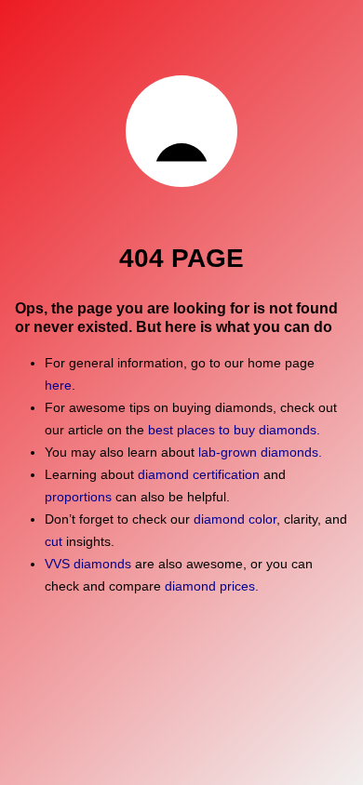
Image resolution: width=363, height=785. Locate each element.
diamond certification (199, 474)
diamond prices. (212, 586)
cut (53, 541)
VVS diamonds (88, 563)
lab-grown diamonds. (260, 452)
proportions (78, 496)
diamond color (235, 519)
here (58, 385)
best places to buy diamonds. (234, 429)
